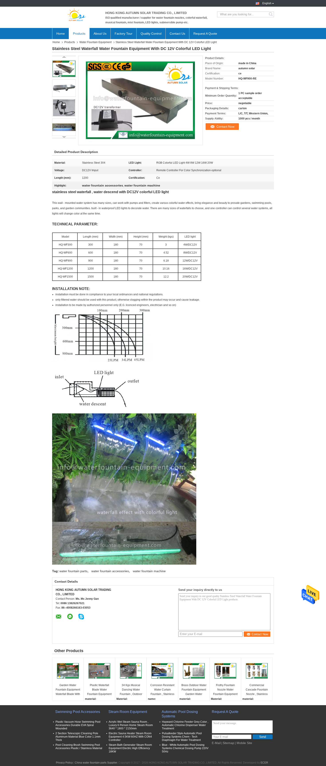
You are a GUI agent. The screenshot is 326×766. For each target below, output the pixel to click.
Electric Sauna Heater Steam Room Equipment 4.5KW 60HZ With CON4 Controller (130, 737)
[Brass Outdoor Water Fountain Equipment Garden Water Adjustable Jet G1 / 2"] (193, 671)
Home (60, 33)
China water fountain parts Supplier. (96, 762)
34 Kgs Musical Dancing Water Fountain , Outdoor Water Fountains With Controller (131, 690)
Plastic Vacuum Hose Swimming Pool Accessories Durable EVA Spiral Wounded (77, 725)
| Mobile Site (243, 743)
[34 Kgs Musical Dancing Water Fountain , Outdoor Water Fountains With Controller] (130, 671)
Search (271, 14)
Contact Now (225, 126)
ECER (264, 762)
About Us (100, 33)
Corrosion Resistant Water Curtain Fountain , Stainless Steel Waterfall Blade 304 (162, 690)
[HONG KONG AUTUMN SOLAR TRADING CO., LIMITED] (76, 14)
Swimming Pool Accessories (77, 712)
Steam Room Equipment (127, 712)
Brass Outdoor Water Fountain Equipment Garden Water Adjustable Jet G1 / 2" (194, 690)
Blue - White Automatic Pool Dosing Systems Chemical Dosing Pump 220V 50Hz (185, 748)
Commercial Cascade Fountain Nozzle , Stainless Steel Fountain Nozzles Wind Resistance (257, 690)
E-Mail (216, 743)
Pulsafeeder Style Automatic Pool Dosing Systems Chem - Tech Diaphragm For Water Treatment (182, 737)
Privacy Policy (64, 762)
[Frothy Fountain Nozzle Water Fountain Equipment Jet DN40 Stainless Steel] (225, 671)
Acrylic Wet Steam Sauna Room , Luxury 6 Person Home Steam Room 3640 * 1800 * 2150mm (131, 725)
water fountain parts (73, 571)
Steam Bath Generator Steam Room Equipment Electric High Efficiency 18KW (130, 748)
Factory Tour (123, 33)
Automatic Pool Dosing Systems (180, 714)
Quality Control (151, 33)
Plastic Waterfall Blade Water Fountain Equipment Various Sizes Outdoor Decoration (99, 690)
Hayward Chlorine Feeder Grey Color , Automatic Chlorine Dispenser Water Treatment (185, 725)
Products (79, 33)
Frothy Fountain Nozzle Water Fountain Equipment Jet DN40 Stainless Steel (225, 690)
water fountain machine (149, 571)
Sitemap (228, 743)
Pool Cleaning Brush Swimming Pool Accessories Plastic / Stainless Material (78, 746)
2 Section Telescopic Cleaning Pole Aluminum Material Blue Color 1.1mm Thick (77, 737)
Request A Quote (205, 33)
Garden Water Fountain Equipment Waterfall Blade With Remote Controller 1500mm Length (68, 690)
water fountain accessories (110, 571)
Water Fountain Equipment (95, 42)
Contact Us (177, 33)
